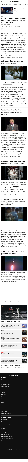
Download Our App (5, 423)
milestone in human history (16, 46)
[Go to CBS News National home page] (14, 1)
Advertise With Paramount (7, 436)
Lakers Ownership (5, 386)
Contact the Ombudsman (7, 445)
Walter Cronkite (5, 51)
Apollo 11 (14, 33)
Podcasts (3, 421)
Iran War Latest (4, 382)
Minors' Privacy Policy (6, 413)
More (19, 321)
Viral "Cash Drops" (13, 4)
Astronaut (17, 365)
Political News (4, 379)
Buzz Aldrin (6, 365)
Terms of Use (4, 411)
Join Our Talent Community (7, 438)
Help (2, 440)
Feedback (3, 443)
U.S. (2, 4)
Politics (24, 4)
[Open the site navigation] (5, 1)
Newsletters (4, 419)
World (20, 4)
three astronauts (7, 84)
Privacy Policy (4, 404)
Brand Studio (4, 426)
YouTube (3, 392)
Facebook (3, 394)
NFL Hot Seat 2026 (5, 384)
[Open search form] (26, 1)
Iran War (6, 4)
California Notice (5, 407)
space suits (15, 186)
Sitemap (3, 428)
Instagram (3, 396)
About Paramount (5, 434)
